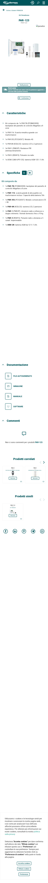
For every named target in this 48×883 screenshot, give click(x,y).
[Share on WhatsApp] (42, 531)
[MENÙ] (44, 2)
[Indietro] (40, 462)
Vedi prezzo (24, 85)
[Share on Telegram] (33, 531)
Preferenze (24, 874)
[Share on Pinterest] (24, 531)
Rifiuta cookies (24, 869)
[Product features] (24, 173)
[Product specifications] (30, 173)
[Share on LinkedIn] (15, 531)
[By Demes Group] (10, 3)
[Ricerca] (38, 2)
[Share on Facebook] (6, 531)
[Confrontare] (21, 482)
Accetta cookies (24, 863)
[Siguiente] (44, 462)
